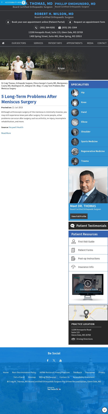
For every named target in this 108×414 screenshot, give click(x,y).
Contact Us (65, 377)
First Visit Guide (86, 241)
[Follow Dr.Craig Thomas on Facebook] (47, 360)
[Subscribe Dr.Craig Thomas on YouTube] (60, 360)
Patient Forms (85, 250)
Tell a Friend (18, 377)
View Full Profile (79, 216)
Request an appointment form (89, 21)
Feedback (77, 372)
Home (6, 372)
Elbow (84, 121)
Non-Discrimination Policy (24, 372)
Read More (6, 133)
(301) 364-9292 (47, 27)
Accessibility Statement (84, 377)
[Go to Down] (104, 409)
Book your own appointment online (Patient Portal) (38, 21)
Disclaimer (90, 372)
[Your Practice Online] (54, 388)
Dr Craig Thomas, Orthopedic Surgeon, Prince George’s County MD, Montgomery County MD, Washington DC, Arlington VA (34, 84)
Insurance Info (86, 267)
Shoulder (85, 131)
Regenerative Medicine (93, 151)
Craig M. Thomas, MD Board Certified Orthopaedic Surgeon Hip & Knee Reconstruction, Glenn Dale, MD (55, 381)
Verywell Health (16, 127)
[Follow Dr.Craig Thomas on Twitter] (54, 360)
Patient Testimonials (91, 226)
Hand (84, 111)
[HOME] (3, 43)
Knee (83, 102)
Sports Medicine (89, 141)
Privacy (102, 372)
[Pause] (5, 78)
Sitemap (32, 377)
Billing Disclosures (47, 377)
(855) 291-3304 (69, 27)
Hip (83, 92)
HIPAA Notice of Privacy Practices (55, 372)
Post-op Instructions (89, 258)
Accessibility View (13, 2)
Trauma (85, 160)
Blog (39, 86)
